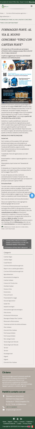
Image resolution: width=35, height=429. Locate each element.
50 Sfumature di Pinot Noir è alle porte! (16, 247)
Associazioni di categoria (11, 277)
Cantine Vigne (8, 257)
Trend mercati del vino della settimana (15, 324)
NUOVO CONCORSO (22, 227)
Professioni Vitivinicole (11, 315)
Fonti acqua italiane (9, 333)
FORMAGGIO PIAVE (9, 227)
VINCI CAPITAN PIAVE (8, 229)
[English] (29, 426)
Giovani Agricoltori (9, 301)
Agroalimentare (4, 16)
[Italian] (32, 426)
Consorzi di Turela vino (10, 283)
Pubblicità (29, 421)
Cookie (19, 423)
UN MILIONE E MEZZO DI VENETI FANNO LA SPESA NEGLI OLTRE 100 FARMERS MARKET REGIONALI (17, 242)
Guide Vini (7, 304)
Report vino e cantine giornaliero (13, 268)
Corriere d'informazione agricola (16, 13)
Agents (10, 421)
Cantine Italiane (8, 280)
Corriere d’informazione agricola (13, 265)
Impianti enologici (9, 306)
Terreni (6, 347)
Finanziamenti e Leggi (10, 298)
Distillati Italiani (8, 286)
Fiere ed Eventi (8, 295)
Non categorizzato (9, 339)
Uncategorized (8, 353)
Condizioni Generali (9, 423)
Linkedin (21, 418)
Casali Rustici (8, 262)
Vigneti (6, 356)
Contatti (21, 421)
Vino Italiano (7, 327)
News (16, 421)
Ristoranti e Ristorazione (11, 321)
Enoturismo (7, 292)
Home (2, 13)
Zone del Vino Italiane (10, 330)
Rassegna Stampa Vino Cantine (13, 318)
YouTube (17, 418)
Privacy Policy (27, 423)
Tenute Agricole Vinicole (11, 342)
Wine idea (32, 2)
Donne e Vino (8, 289)
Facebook (14, 418)
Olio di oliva (7, 312)
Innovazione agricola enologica (13, 309)
